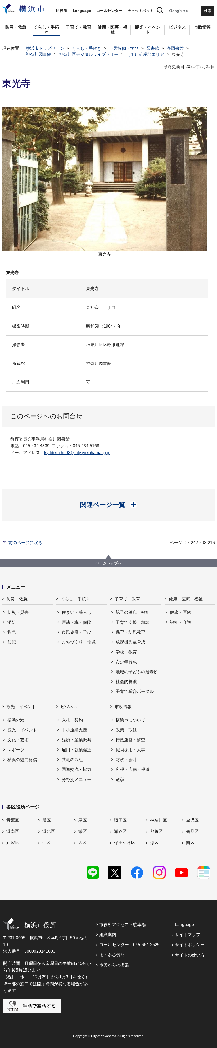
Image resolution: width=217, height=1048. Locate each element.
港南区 (12, 831)
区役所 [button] (61, 10)
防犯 (11, 642)
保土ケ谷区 (124, 843)
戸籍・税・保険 (76, 622)
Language (184, 924)
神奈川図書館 (38, 54)
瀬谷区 (120, 831)
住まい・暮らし (76, 612)
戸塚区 (12, 843)
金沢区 (192, 820)
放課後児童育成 (130, 642)
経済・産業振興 (76, 740)
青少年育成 (126, 661)
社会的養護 (126, 681)
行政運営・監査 (130, 740)
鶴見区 (192, 831)
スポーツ (15, 750)
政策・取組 (126, 730)
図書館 (152, 48)
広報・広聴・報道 (133, 769)
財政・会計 (126, 759)
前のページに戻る (25, 542)
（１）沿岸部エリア (145, 54)
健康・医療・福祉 (186, 599)
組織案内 (107, 934)
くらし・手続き (86, 48)
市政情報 (123, 706)
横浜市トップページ (45, 48)
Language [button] (82, 10)
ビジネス (69, 706)
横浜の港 (15, 720)
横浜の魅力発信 (22, 759)
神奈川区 (158, 820)
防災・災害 (18, 612)
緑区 (154, 843)
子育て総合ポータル (135, 691)
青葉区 (12, 820)
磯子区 (120, 820)
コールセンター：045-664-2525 (129, 944)
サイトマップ (187, 934)
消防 (11, 622)
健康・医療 (180, 612)
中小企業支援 (74, 730)
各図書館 (175, 48)
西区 (82, 843)
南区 (190, 843)
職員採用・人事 (130, 750)
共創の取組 (72, 759)
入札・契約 (72, 720)
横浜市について (130, 720)
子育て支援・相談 (133, 622)
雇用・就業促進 (76, 750)
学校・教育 (126, 652)
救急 (11, 632)
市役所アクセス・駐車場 (122, 924)
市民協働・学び (124, 48)
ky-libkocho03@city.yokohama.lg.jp (77, 452)
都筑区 (156, 831)
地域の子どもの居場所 (137, 672)
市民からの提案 (114, 965)
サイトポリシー (190, 944)
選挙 (120, 779)
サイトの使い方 (190, 955)
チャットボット (140, 10)
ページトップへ (108, 563)
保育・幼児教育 (130, 632)
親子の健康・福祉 (133, 612)
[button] (108, 504)
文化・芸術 (18, 740)
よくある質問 (112, 955)
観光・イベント (21, 706)
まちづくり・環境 (79, 642)
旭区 (46, 820)
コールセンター (109, 10)
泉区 (82, 820)
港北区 (48, 831)
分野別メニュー (76, 779)
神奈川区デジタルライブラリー (88, 54)
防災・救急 (17, 599)
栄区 (82, 831)
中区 (46, 843)
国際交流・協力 (76, 769)
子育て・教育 (127, 599)
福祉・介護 (180, 622)
